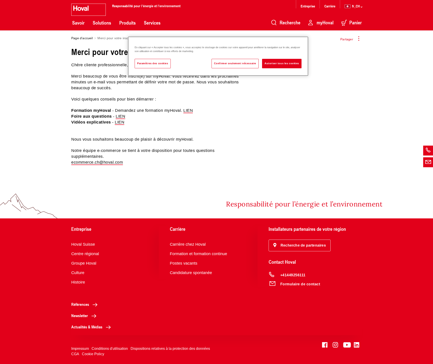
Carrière (329, 6)
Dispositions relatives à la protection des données (170, 348)
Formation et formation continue (198, 254)
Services (152, 22)
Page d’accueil (82, 38)
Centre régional (85, 254)
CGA (75, 354)
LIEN (188, 110)
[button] (300, 245)
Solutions (102, 22)
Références (80, 304)
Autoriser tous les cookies (282, 63)
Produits (127, 22)
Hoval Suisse (83, 244)
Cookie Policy (93, 354)
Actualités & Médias (86, 327)
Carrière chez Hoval (188, 244)
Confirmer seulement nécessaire (235, 63)
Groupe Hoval (83, 263)
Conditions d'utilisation (110, 348)
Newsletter (79, 315)
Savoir (78, 22)
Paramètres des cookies (152, 63)
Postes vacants (183, 263)
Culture (77, 272)
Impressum (80, 348)
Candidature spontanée (191, 272)
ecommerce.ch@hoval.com (97, 162)
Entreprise (308, 6)
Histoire (78, 282)
